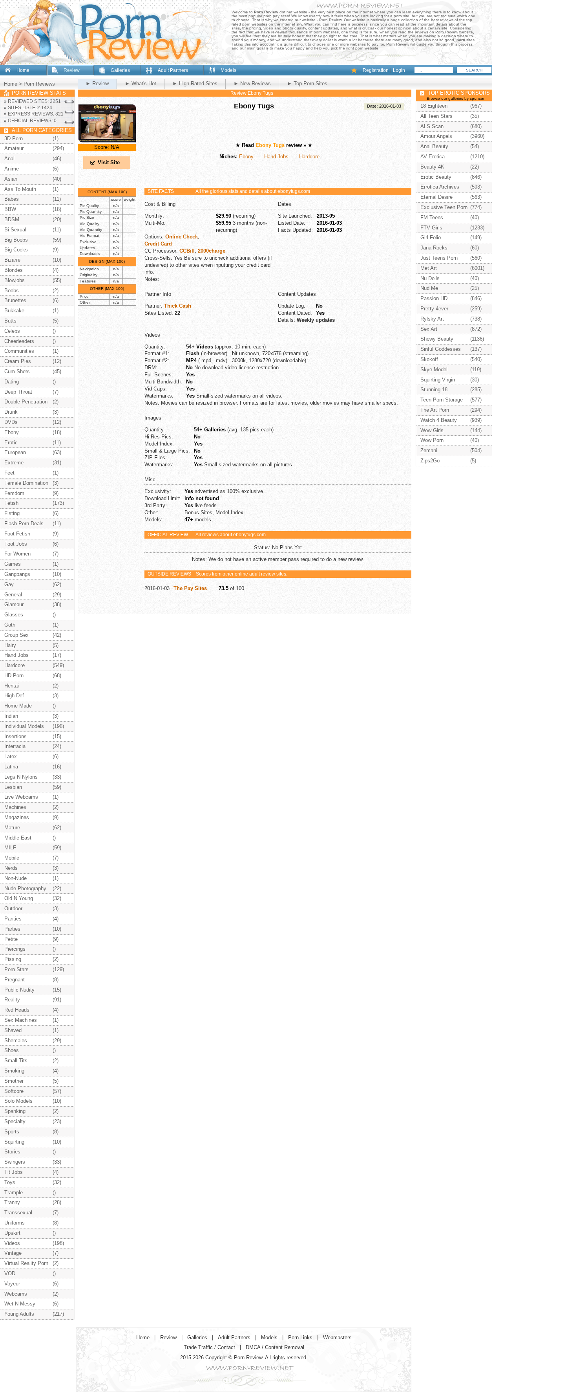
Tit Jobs (13, 1172)
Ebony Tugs (254, 106)
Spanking (15, 1111)
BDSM (11, 219)
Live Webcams (21, 797)
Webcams (15, 1294)
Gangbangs (17, 574)
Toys (9, 1182)
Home (22, 70)
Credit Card (158, 244)
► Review (97, 83)
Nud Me (429, 288)
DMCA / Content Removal (275, 1347)
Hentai (11, 686)
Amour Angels (436, 136)
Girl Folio (430, 237)
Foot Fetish (17, 534)
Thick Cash (177, 306)
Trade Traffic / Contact (209, 1347)
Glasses (13, 615)
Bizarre (12, 260)
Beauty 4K (432, 167)
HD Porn (14, 675)
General (13, 595)
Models (228, 70)
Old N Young (18, 898)
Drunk (11, 412)
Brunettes (15, 300)
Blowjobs (14, 280)
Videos (12, 1243)
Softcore (14, 1091)
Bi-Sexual (15, 230)
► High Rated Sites (194, 83)
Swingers (14, 1162)
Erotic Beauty (435, 177)
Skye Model (433, 369)
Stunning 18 (433, 389)
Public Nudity (19, 990)
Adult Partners (173, 70)
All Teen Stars (436, 116)
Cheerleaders (19, 341)
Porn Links (300, 1337)
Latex (10, 756)
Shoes (11, 1050)
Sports (11, 1132)
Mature (12, 827)
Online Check (181, 237)
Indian (11, 716)
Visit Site (109, 162)
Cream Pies (17, 361)
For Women (17, 554)
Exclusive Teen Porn (443, 207)
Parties (12, 929)
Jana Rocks (433, 248)
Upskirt (12, 1233)
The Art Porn (434, 410)
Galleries (120, 70)
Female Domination (26, 483)
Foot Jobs (15, 544)
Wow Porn (432, 440)
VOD (9, 1273)
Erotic (11, 443)
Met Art (428, 268)
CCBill (187, 251)
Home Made (18, 706)
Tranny (12, 1202)
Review (72, 70)
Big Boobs (16, 240)
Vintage (13, 1253)
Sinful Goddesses (440, 349)
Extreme (14, 463)
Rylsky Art (432, 319)
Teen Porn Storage (441, 400)
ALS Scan (432, 126)
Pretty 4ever (434, 309)
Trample (13, 1192)
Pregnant (14, 980)
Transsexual (18, 1213)
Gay (9, 584)
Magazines (16, 817)
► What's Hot (140, 83)
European (15, 452)
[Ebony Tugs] (107, 141)
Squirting (14, 1142)
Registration (376, 70)
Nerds (11, 868)
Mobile (11, 858)
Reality (12, 1000)
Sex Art (428, 329)
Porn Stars (16, 969)
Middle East (17, 838)
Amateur (14, 148)
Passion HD (433, 298)
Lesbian (13, 787)
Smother (14, 1081)
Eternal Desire (436, 197)
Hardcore (309, 157)
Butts (10, 321)
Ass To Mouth (20, 189)
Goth (9, 625)
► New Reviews (252, 83)
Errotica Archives (439, 187)
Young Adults (19, 1314)
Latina (11, 767)
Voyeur (12, 1284)
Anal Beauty (434, 146)
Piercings (15, 949)
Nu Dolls (430, 278)
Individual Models (24, 726)
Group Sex (16, 635)
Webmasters (337, 1337)
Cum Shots (17, 371)
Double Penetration (25, 402)
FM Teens (431, 217)
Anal (9, 158)
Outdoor (13, 908)
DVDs (11, 422)
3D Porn (13, 138)
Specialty (15, 1121)
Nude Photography (25, 888)
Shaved (13, 1030)
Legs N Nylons (21, 777)
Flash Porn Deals (24, 523)
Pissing (12, 959)
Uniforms (14, 1223)
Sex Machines (20, 1020)
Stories (12, 1152)
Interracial (15, 746)
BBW (10, 209)
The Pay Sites (190, 588)
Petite (11, 939)
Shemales (15, 1040)
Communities (19, 351)
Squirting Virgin (437, 380)
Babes (11, 199)
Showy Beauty (436, 339)
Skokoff (429, 359)
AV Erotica (432, 157)
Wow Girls (432, 430)
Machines (15, 807)
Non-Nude (15, 878)
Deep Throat (18, 392)
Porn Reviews (39, 84)
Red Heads (16, 1010)
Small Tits (15, 1060)
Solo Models (18, 1101)
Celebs (12, 331)
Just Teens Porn (439, 258)
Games (12, 564)
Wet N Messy (19, 1304)
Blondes (13, 270)
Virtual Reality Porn (26, 1263)
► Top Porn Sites (307, 83)
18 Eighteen (433, 106)
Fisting (12, 513)
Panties (13, 919)
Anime (11, 169)
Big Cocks (16, 250)
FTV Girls (431, 228)
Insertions (15, 736)
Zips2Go (430, 461)
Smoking (14, 1071)
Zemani (428, 450)
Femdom (14, 493)
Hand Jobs (276, 157)
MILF (10, 848)
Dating (11, 382)
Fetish (11, 503)
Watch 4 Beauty (438, 420)
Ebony (246, 157)
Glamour (14, 604)
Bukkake (14, 311)
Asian (10, 179)
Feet (9, 473)
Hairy (10, 645)
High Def (14, 695)
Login (399, 70)
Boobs (11, 290)
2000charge (211, 251)
